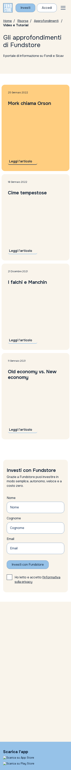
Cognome (14, 518)
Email (10, 539)
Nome (11, 498)
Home (7, 21)
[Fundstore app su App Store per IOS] (35, 757)
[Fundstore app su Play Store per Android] (35, 763)
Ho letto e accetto (37, 579)
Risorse (22, 21)
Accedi (47, 8)
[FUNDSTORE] (8, 8)
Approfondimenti (46, 21)
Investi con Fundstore (28, 564)
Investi (25, 8)
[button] (63, 8)
